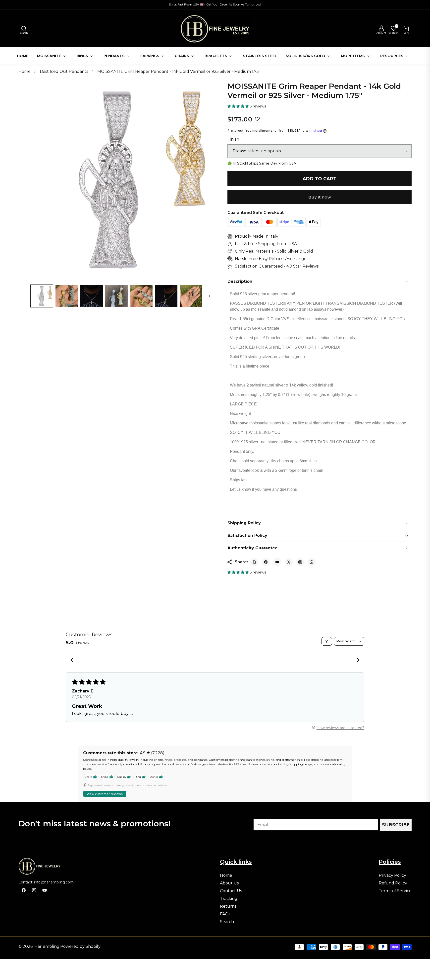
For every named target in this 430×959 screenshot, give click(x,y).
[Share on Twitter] (289, 562)
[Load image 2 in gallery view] (66, 296)
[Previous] (74, 661)
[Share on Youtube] (277, 562)
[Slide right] (209, 295)
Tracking (228, 899)
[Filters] (327, 641)
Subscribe (396, 825)
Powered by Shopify (80, 946)
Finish (233, 139)
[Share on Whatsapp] (312, 562)
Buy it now (319, 197)
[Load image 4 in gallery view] (116, 296)
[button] (23, 28)
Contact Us (231, 891)
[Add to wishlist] (257, 118)
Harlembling (46, 946)
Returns (228, 906)
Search (227, 922)
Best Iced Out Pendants (64, 71)
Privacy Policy (392, 875)
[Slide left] (23, 295)
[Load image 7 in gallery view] (191, 296)
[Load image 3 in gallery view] (91, 296)
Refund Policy (393, 883)
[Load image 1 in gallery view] (42, 296)
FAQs (225, 914)
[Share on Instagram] (300, 562)
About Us (229, 883)
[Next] (356, 661)
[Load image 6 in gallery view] (166, 296)
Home (24, 71)
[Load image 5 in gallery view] (141, 296)
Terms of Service (395, 891)
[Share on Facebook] (266, 562)
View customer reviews (105, 794)
